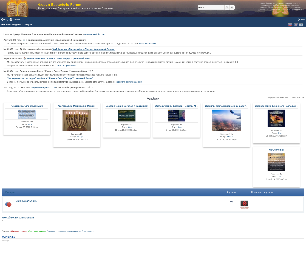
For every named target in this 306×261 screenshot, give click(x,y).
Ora (30, 124)
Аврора (80, 136)
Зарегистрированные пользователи (64, 231)
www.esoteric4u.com (94, 34)
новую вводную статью (43, 87)
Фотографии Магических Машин (76, 106)
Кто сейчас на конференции (18, 218)
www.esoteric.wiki (147, 43)
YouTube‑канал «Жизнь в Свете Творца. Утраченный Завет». (83, 49)
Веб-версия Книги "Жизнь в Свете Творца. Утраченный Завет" (59, 58)
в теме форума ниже (65, 65)
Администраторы (18, 231)
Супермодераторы (37, 231)
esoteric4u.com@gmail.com (128, 82)
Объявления (276, 149)
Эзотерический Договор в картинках (127, 106)
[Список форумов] (21, 8)
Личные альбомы (27, 200)
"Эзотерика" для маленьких (27, 106)
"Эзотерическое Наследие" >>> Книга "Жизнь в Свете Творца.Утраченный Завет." (50, 78)
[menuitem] (4, 20)
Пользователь (88, 231)
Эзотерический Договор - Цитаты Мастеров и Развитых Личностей (193, 106)
